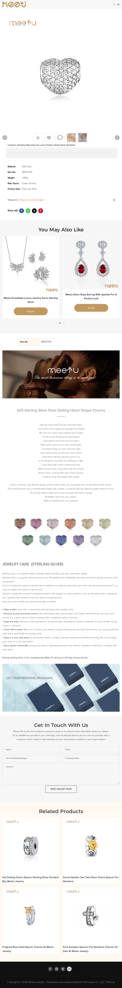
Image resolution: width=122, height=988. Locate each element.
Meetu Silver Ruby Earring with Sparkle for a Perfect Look (91, 296)
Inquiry (30, 311)
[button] (57, 323)
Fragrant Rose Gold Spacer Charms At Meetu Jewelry (28, 949)
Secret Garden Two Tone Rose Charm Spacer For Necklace (91, 879)
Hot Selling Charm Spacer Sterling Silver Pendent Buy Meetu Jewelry (30, 879)
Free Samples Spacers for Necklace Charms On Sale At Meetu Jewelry (90, 949)
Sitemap (110, 982)
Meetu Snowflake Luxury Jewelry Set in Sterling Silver (31, 300)
